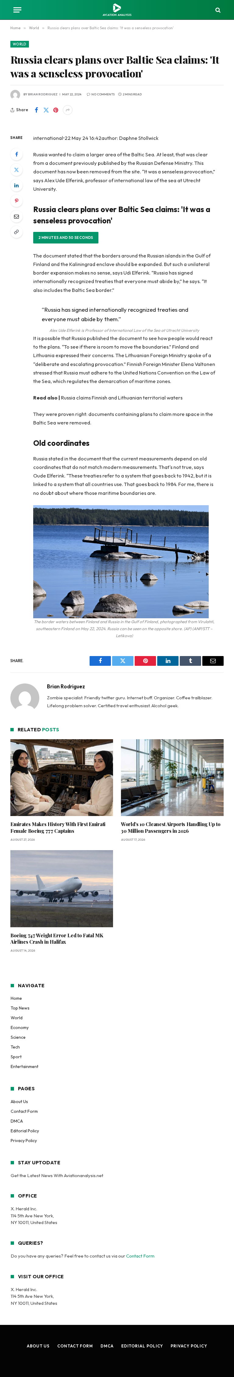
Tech (15, 1047)
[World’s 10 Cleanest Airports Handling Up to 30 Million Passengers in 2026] (172, 777)
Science (18, 1037)
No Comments (103, 94)
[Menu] (17, 10)
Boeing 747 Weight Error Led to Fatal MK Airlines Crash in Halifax (56, 938)
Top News (20, 1008)
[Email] (16, 216)
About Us (19, 1101)
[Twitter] (16, 170)
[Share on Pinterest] (55, 110)
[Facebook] (16, 154)
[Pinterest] (16, 201)
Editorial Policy (25, 1131)
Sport (16, 1056)
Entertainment (24, 1066)
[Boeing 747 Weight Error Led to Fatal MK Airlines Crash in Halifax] (61, 888)
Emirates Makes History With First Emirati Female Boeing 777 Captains (57, 827)
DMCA (17, 1121)
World (20, 44)
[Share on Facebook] (36, 110)
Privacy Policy (24, 1140)
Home (16, 998)
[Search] (217, 10)
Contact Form (24, 1111)
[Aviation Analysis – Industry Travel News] (117, 10)
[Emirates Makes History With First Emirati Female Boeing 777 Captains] (61, 777)
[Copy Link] (16, 232)
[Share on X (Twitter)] (46, 110)
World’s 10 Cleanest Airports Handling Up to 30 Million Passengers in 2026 (170, 827)
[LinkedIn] (16, 185)
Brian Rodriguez (43, 94)
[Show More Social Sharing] (68, 110)
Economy (20, 1027)
